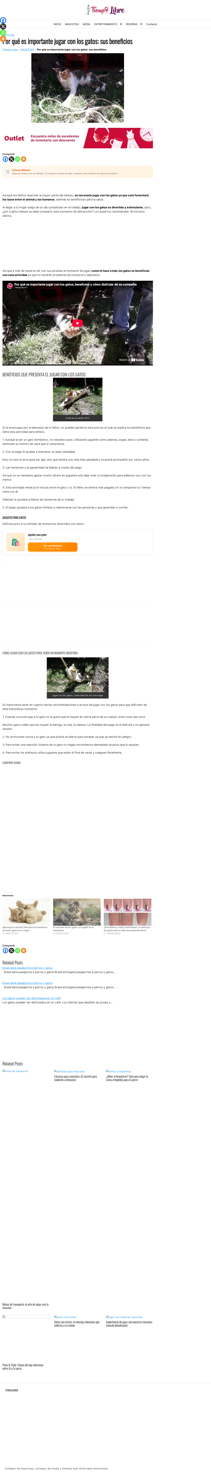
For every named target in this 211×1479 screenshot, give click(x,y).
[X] (11, 159)
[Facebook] (5, 159)
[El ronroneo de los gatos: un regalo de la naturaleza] (77, 912)
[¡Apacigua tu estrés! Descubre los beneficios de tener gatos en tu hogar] (26, 912)
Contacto (151, 24)
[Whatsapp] (17, 159)
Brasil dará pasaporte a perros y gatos (27, 968)
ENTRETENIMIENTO (105, 24)
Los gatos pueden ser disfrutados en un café (31, 998)
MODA (86, 24)
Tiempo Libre (10, 49)
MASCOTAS (72, 24)
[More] (23, 159)
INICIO (57, 24)
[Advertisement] (77, 243)
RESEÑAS (131, 24)
